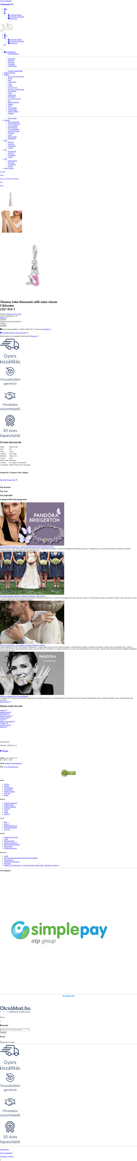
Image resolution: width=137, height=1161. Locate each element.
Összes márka (12, 118)
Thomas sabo (4, 718)
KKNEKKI (12, 97)
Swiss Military (12, 108)
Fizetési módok (9, 805)
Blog (5, 822)
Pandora (10, 104)
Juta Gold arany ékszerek (16, 76)
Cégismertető (8, 790)
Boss (9, 80)
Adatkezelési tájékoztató (11, 862)
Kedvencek (13, 18)
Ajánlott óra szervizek (11, 837)
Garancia (7, 814)
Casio (10, 84)
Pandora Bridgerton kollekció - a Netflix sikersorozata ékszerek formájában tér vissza (27, 547)
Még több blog (5, 702)
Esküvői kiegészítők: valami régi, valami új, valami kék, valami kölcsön (22, 596)
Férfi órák (11, 144)
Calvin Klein (12, 82)
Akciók (10, 148)
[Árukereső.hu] (68, 776)
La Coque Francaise (14, 99)
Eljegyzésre (11, 59)
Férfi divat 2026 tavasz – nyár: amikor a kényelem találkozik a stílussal (22, 645)
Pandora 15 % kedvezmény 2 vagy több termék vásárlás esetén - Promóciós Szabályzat (31, 865)
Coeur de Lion (12, 87)
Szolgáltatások (8, 788)
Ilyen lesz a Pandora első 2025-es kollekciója (14, 696)
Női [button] (5, 150)
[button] (4, 13)
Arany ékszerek (13, 126)
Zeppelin (11, 113)
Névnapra (11, 62)
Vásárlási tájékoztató (10, 803)
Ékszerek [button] (7, 120)
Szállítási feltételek (10, 807)
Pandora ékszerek (9, 73)
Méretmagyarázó (9, 841)
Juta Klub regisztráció (17, 17)
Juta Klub (7, 829)
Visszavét (7, 809)
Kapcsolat (7, 793)
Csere (6, 810)
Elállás (6, 812)
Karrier (6, 795)
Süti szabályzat (8, 860)
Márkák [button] (6, 75)
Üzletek (6, 784)
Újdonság (11, 133)
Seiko (10, 106)
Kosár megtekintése (6, 1153)
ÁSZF (6, 856)
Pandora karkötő (5, 716)
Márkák (6, 786)
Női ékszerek (12, 151)
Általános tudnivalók (10, 843)
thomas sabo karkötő (6, 721)
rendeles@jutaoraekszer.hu (13, 763)
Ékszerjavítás (8, 846)
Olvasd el (33, 336)
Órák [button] (5, 140)
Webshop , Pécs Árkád (14, 314)
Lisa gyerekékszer (13, 129)
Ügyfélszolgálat (5, 4)
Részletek (46, 329)
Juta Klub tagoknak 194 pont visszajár (14, 333)
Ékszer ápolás (12, 137)
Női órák (11, 142)
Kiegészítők (12, 138)
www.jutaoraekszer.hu (11, 767)
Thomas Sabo (12, 110)
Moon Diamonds (13, 102)
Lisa (9, 100)
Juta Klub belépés (16, 15)
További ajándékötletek (15, 71)
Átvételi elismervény (10, 848)
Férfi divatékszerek (14, 124)
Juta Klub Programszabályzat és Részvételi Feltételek (21, 858)
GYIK (6, 839)
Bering (10, 78)
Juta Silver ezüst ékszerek (16, 89)
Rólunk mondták (9, 791)
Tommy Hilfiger (13, 111)
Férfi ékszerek (12, 161)
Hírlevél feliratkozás (10, 827)
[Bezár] (1, 1021)
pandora (3, 710)
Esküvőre (11, 60)
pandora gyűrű (5, 725)
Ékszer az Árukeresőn (68, 999)
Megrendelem (4, 1149)
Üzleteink (4, 751)
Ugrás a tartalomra (6, 1)
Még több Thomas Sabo (8, 480)
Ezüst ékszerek (12, 127)
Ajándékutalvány (13, 54)
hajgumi (3, 727)
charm (2, 719)
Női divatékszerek (13, 122)
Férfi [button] (5, 159)
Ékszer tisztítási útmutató (12, 844)
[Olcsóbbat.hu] (15, 1010)
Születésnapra (12, 66)
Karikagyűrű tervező (10, 826)
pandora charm (5, 712)
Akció (10, 135)
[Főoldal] (6, 30)
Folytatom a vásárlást (6, 1156)
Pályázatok (7, 863)
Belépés (2, 318)
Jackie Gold (12, 95)
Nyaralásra (11, 64)
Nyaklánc (3, 723)
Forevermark (12, 91)
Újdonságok (12, 146)
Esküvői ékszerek (13, 131)
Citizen (10, 86)
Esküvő (6, 824)
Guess (10, 93)
